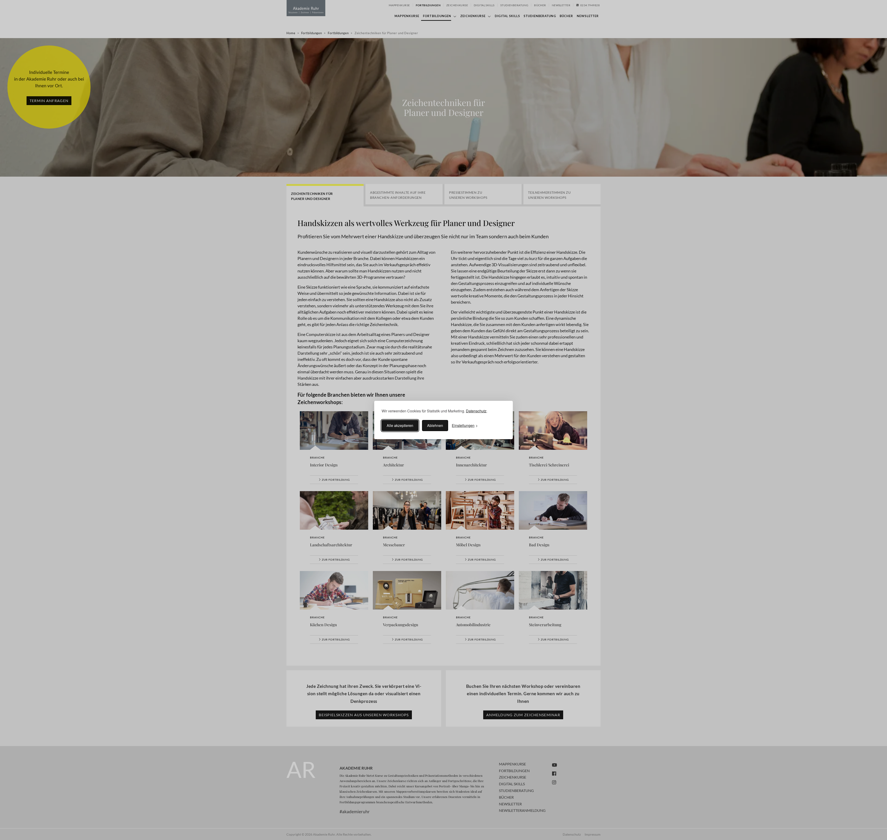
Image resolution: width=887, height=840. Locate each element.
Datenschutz (476, 411)
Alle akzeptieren (400, 425)
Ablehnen (435, 425)
